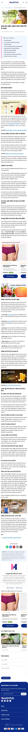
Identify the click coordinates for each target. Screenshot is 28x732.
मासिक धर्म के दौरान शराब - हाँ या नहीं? (10, 56)
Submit (24, 694)
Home (2, 7)
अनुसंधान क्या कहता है (7, 44)
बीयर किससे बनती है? (7, 40)
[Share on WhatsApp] (7, 547)
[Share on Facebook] (10, 547)
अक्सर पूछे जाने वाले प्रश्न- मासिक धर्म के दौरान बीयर (13, 54)
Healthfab (20, 724)
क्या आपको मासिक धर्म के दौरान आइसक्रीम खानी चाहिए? (16, 130)
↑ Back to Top (18, 588)
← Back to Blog (9, 588)
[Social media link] (2, 701)
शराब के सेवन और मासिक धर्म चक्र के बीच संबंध (12, 537)
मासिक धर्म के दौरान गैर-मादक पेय (9, 52)
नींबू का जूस (9, 321)
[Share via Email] (17, 547)
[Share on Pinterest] (14, 547)
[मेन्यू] (2, 2)
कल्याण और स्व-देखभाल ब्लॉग (8, 7)
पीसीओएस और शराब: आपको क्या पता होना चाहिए (14, 153)
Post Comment (6, 678)
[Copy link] (21, 547)
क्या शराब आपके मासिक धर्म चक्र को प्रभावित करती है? (13, 46)
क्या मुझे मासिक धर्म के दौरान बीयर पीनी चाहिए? (11, 48)
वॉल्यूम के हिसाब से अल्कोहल (14, 123)
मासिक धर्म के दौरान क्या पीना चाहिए (10, 50)
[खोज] (23, 2)
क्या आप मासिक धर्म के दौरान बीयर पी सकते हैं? (12, 42)
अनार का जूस (10, 314)
